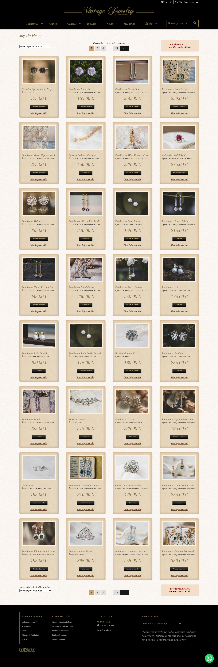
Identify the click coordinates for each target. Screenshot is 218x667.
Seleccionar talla (179, 173)
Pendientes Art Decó (92, 92)
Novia (110, 23)
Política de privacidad (60, 630)
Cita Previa (26, 626)
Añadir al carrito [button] (39, 107)
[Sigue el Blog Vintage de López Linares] (33, 651)
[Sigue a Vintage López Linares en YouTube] (29, 651)
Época (148, 23)
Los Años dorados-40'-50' (132, 224)
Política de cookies (59, 635)
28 (116, 48)
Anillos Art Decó (176, 158)
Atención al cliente (104, 630)
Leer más (85, 173)
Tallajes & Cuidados (30, 635)
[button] (209, 658)
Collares (72, 23)
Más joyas (129, 23)
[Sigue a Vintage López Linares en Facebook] (21, 651)
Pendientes (32, 23)
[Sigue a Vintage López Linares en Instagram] (25, 651)
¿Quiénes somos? (29, 622)
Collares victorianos (130, 489)
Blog (24, 630)
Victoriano (79, 423)
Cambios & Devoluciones (62, 626)
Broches (91, 23)
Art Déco (32, 92)
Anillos (53, 23)
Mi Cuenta (166, 2)
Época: (25, 92)
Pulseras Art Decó (91, 158)
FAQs (24, 639)
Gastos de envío (58, 639)
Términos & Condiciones (62, 622)
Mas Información (38, 113)
